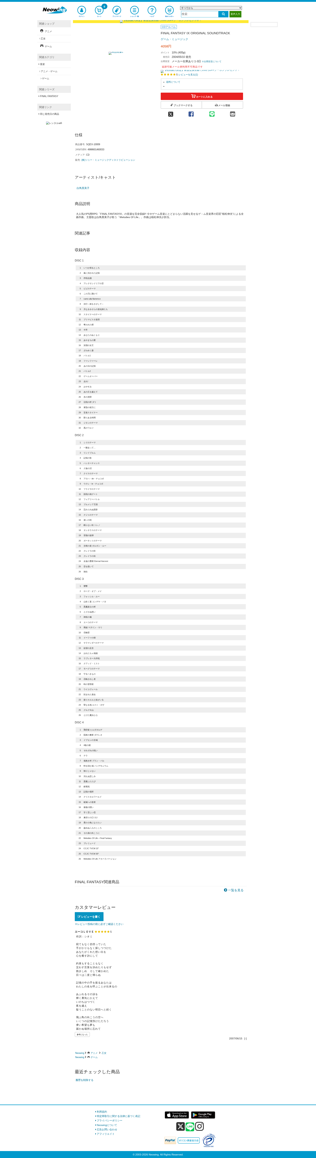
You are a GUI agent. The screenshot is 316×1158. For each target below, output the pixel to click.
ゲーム (94, 1057)
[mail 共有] (232, 113)
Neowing (79, 1053)
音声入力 (235, 14)
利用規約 (102, 1111)
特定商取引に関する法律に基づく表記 (118, 1116)
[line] (190, 1127)
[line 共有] (212, 113)
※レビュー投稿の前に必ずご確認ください (99, 924)
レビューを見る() (188, 74)
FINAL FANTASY (49, 96)
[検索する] (223, 14)
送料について (173, 82)
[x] (180, 1126)
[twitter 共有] (171, 113)
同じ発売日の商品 (49, 114)
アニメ (94, 1053)
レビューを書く (90, 916)
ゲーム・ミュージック (174, 39)
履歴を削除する (84, 1080)
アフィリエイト (106, 1133)
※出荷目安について (211, 61)
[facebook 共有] (191, 113)
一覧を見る (236, 890)
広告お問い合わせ (107, 1129)
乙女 (104, 1053)
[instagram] (199, 1126)
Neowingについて (107, 1125)
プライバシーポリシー (109, 1120)
